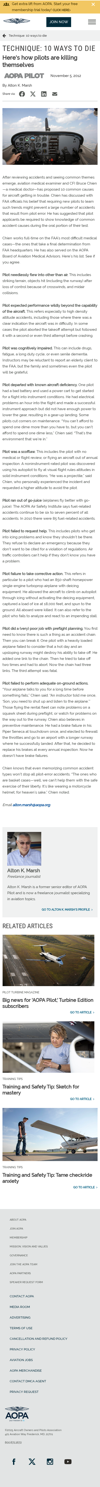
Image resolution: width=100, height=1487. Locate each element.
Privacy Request (24, 1392)
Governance (19, 1255)
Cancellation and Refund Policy (38, 1339)
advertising (20, 1317)
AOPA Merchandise (26, 1370)
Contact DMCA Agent (28, 1381)
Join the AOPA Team (23, 1264)
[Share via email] (55, 94)
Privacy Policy (22, 1349)
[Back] (5, 35)
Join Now (59, 22)
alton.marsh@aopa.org (31, 805)
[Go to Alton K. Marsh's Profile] (24, 864)
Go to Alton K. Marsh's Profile (66, 909)
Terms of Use (21, 1328)
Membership (18, 1237)
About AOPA (18, 1219)
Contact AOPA (22, 1296)
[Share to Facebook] (22, 94)
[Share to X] (33, 94)
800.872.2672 (13, 1442)
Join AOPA (16, 1228)
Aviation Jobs (21, 1360)
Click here (61, 10)
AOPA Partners (20, 1273)
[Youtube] (68, 1462)
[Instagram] (50, 1462)
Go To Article (81, 1012)
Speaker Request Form (26, 1282)
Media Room (20, 1307)
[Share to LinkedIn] (44, 94)
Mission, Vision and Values (29, 1246)
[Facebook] (14, 1462)
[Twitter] (32, 1462)
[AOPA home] (16, 23)
